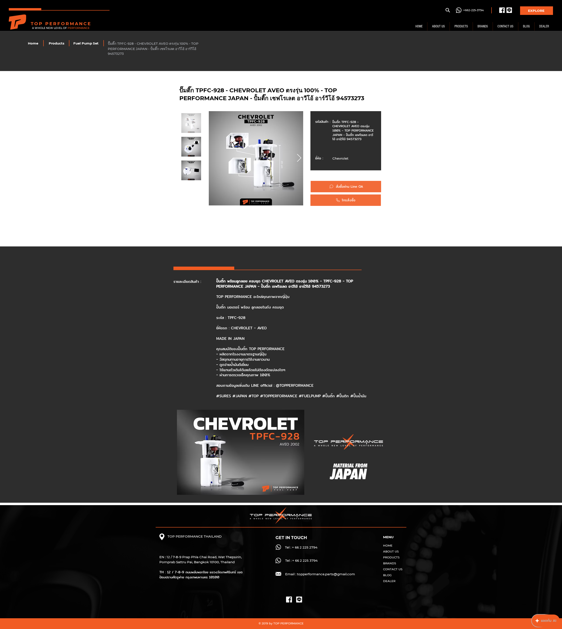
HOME (388, 545)
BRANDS (389, 563)
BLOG (387, 575)
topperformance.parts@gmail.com (326, 574)
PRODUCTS (391, 557)
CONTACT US (392, 569)
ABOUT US (391, 551)
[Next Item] (299, 158)
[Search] (447, 10)
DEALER (389, 581)
